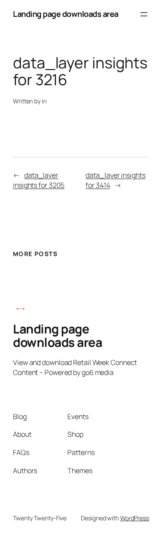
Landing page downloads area (65, 14)
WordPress (134, 518)
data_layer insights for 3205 (38, 180)
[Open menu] (144, 14)
